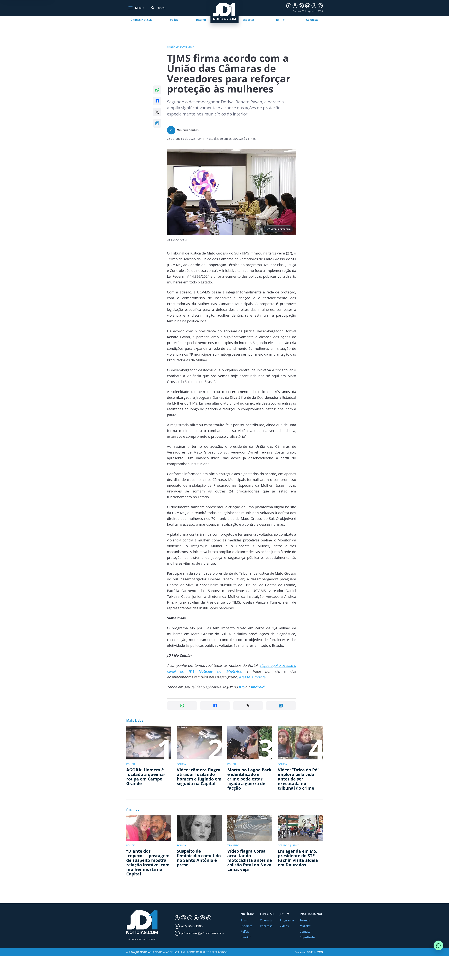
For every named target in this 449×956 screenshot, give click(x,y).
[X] (301, 5)
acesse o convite (251, 677)
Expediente (307, 937)
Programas (287, 920)
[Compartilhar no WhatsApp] (157, 89)
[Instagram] (295, 5)
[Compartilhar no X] (157, 112)
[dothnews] (315, 952)
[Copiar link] (157, 123)
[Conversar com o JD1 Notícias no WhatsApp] (438, 945)
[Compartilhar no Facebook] (157, 101)
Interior (201, 20)
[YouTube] (307, 5)
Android (257, 687)
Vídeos (284, 926)
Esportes (248, 20)
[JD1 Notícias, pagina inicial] (142, 922)
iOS (241, 687)
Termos (305, 920)
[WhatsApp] (320, 5)
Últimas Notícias (141, 20)
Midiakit (305, 926)
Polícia (174, 20)
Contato (305, 932)
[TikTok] (313, 5)
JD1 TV (280, 20)
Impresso (266, 926)
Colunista (312, 20)
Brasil (244, 920)
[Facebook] (288, 5)
